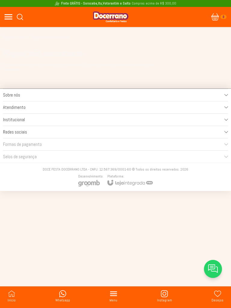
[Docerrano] (110, 16)
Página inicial (14, 37)
